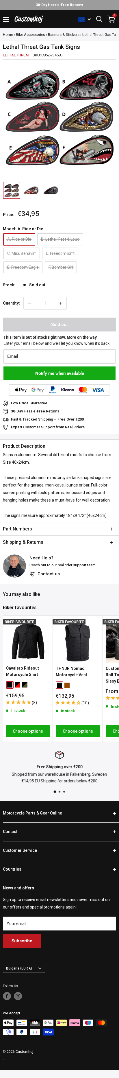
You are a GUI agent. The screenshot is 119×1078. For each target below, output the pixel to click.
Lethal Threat (16, 55)
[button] (19, 702)
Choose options (28, 731)
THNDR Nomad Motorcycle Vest (71, 671)
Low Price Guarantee (29, 403)
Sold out (59, 324)
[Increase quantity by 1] (60, 303)
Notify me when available (59, 373)
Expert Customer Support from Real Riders (48, 427)
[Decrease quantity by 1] (30, 303)
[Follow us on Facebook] (7, 996)
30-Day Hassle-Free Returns (35, 411)
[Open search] (99, 19)
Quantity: (11, 303)
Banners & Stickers (63, 34)
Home (8, 34)
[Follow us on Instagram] (18, 996)
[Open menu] (6, 19)
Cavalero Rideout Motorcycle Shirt (22, 671)
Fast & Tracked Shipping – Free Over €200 (47, 419)
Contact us (49, 573)
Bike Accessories (30, 34)
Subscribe (22, 941)
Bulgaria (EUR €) (19, 968)
